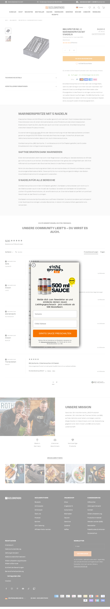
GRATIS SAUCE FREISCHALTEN (55, 333)
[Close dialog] (33, 265)
